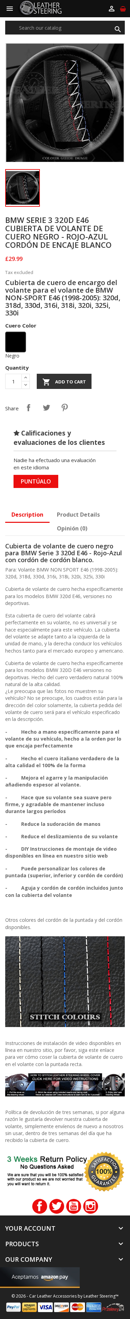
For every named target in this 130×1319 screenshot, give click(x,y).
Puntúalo (36, 481)
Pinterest (64, 407)
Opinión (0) (72, 528)
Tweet (46, 407)
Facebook (39, 1206)
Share (28, 407)
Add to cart (64, 382)
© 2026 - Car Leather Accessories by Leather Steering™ (65, 1296)
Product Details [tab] (78, 514)
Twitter (56, 1206)
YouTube (73, 1206)
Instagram (90, 1206)
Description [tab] (27, 514)
